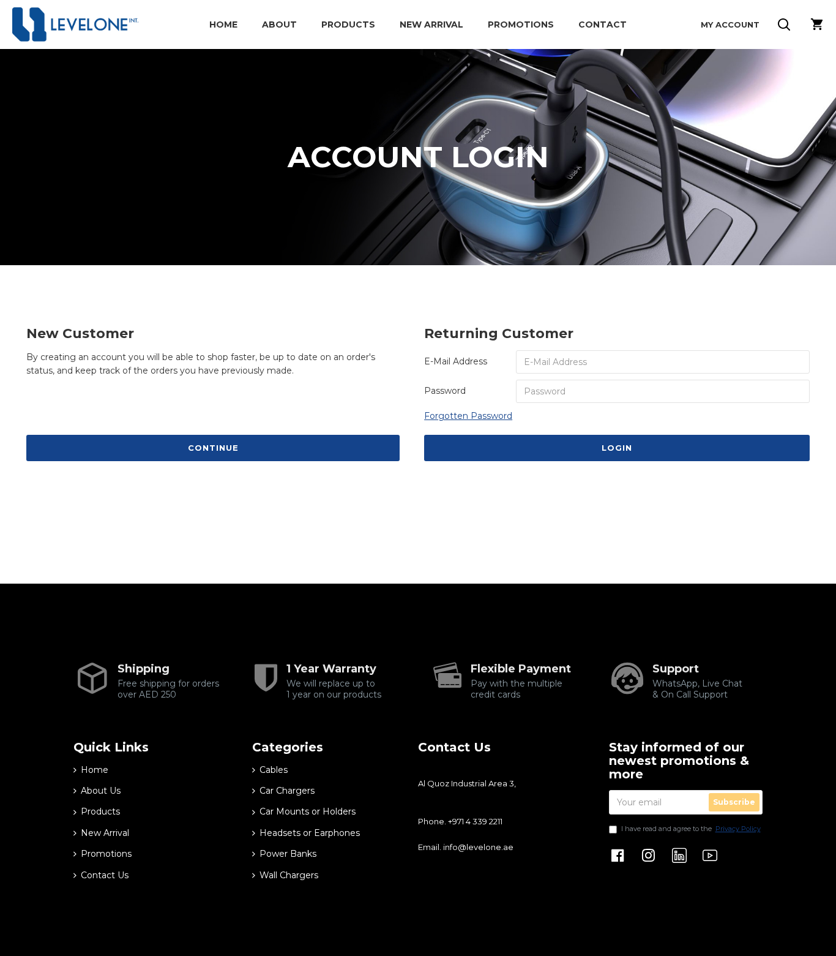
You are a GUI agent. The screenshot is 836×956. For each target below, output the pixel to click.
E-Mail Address (455, 361)
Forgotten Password (468, 415)
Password (445, 390)
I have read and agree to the (691, 828)
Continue (213, 448)
